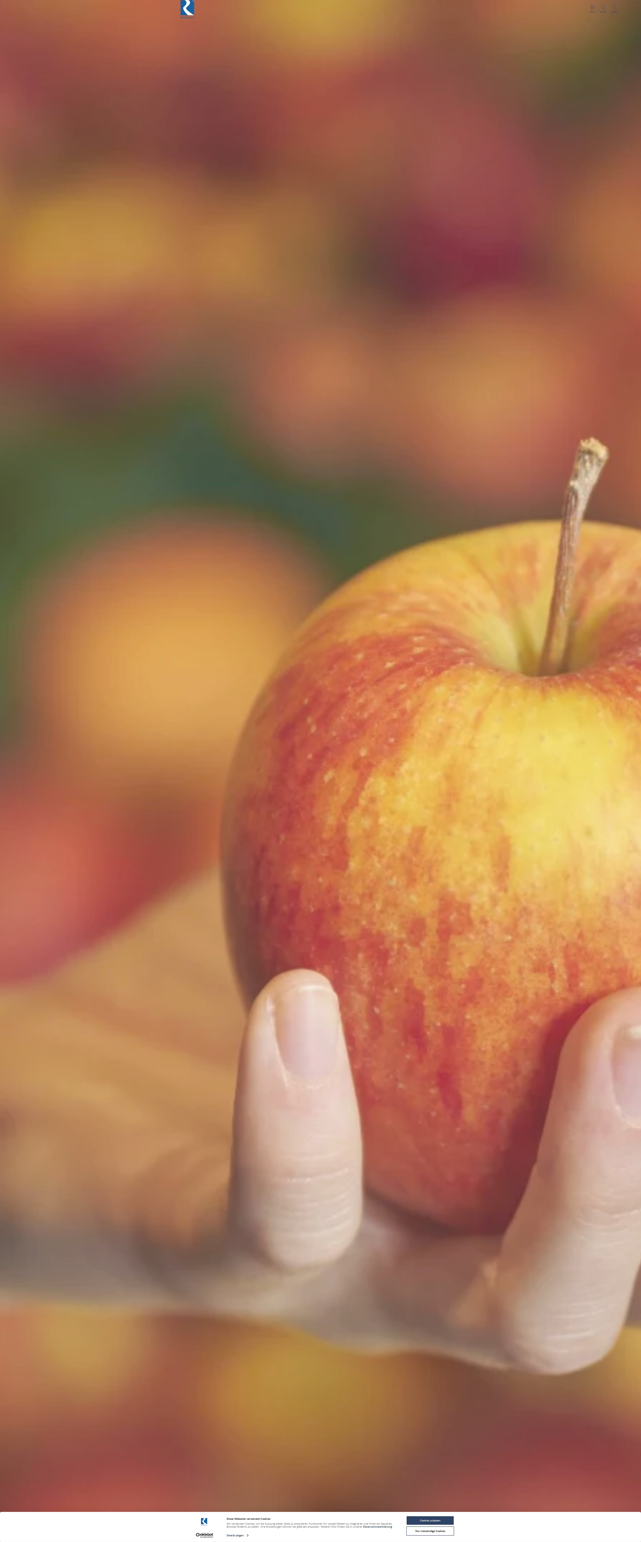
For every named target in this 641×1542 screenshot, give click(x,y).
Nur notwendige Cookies (430, 1531)
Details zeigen (235, 1535)
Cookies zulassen (430, 1520)
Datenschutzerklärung (377, 1526)
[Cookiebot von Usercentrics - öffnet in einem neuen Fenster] (204, 1535)
